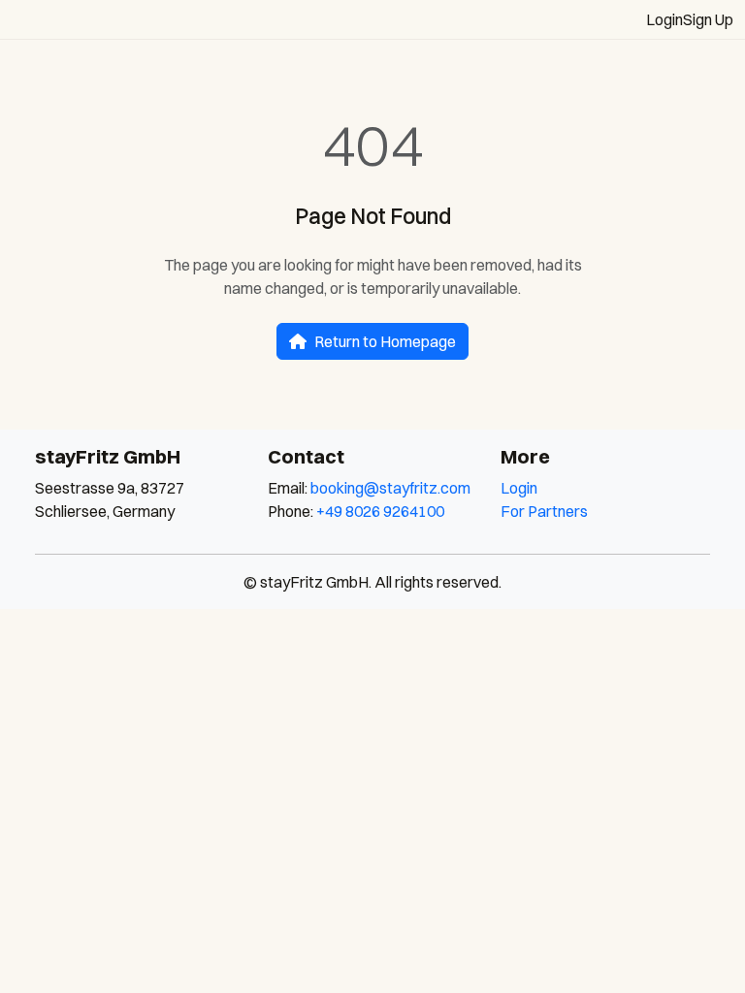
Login (664, 19)
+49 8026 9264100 (380, 511)
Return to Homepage (385, 341)
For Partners (544, 511)
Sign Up (708, 19)
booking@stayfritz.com (390, 487)
